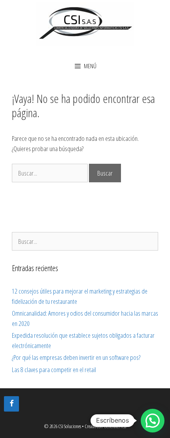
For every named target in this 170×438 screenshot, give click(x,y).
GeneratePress (115, 426)
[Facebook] (11, 404)
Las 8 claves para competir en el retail (54, 369)
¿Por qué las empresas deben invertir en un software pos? (76, 357)
